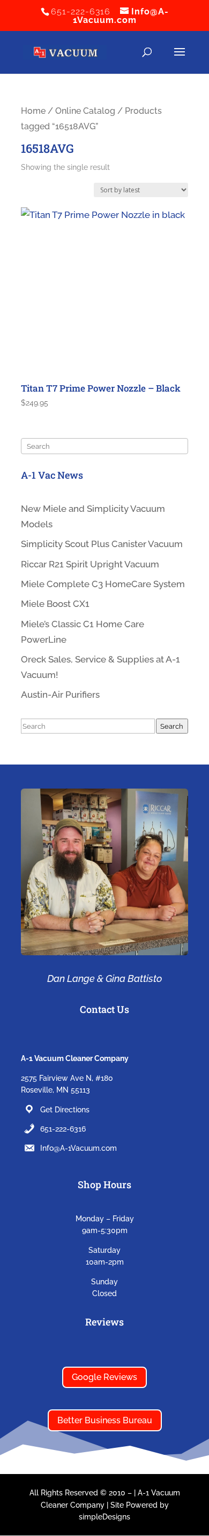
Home (33, 111)
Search (171, 726)
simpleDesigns (104, 1516)
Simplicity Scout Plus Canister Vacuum (102, 544)
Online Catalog (85, 111)
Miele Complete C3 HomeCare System (103, 584)
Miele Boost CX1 (55, 603)
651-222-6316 (63, 1129)
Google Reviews (104, 1377)
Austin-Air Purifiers (60, 694)
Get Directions (64, 1109)
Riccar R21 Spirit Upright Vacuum (90, 564)
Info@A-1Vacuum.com (78, 1148)
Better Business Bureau (104, 1420)
